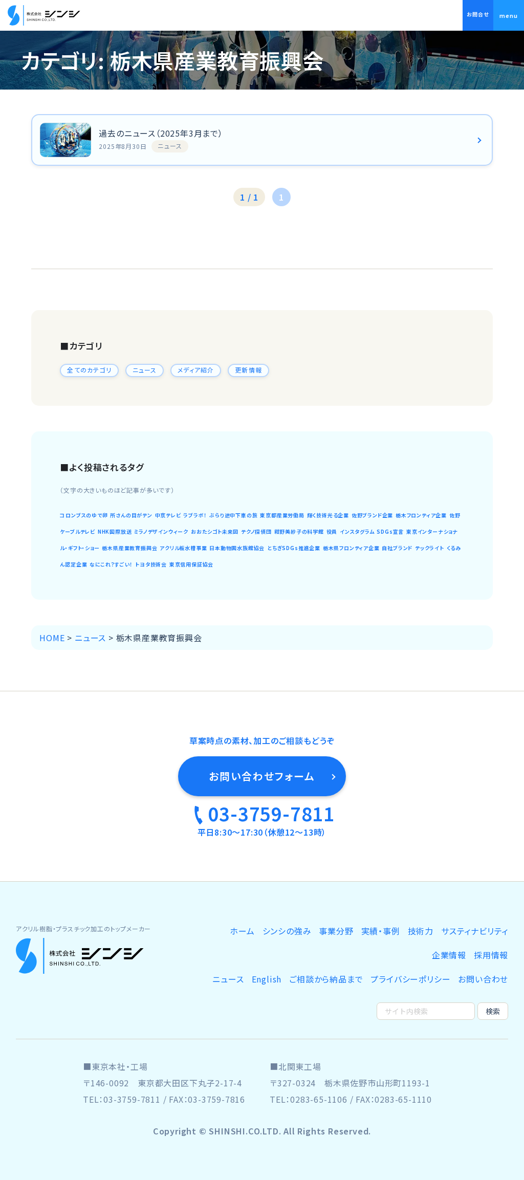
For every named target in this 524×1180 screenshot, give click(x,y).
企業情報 (449, 955)
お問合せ (478, 14)
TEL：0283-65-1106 (308, 1099)
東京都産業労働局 (282, 515)
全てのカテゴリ (89, 369)
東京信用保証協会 (191, 564)
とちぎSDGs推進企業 (293, 548)
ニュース (145, 369)
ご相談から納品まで (326, 979)
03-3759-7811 (271, 813)
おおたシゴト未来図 (214, 531)
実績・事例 (380, 931)
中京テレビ (168, 515)
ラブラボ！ (195, 515)
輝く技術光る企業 (328, 515)
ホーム (242, 931)
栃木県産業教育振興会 (129, 548)
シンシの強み (287, 931)
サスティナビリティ (474, 931)
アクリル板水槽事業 (183, 548)
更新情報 (248, 369)
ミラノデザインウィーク (161, 531)
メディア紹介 (196, 369)
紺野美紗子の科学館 (299, 531)
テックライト (429, 548)
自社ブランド (397, 548)
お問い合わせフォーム (262, 776)
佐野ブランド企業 (372, 515)
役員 (332, 531)
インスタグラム (357, 531)
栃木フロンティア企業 (421, 515)
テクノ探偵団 (256, 531)
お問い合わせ (483, 979)
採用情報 (491, 955)
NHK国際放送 (115, 531)
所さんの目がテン (131, 515)
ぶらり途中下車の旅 (233, 515)
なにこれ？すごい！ (111, 564)
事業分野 (336, 931)
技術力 (420, 931)
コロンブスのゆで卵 (83, 515)
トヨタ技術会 (151, 564)
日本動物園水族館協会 (237, 548)
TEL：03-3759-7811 (122, 1099)
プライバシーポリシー (410, 979)
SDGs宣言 (390, 531)
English (267, 979)
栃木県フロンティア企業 (351, 548)
